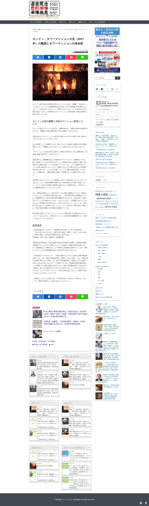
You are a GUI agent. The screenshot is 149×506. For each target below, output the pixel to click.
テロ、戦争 (101, 280)
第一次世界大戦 (101, 207)
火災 (86, 52)
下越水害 (107, 201)
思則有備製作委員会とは (103, 221)
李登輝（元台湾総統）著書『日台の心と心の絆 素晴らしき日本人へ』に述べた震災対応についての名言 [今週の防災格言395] (107, 378)
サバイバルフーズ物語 (52, 331)
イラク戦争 (112, 201)
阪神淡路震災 (99, 191)
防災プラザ (62, 22)
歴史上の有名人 (102, 262)
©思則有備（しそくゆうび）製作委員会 (68, 499)
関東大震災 (102, 194)
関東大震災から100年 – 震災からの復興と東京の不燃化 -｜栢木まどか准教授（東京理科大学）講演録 (80, 376)
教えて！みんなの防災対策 (97, 22)
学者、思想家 (101, 250)
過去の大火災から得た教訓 (77, 385)
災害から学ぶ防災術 (50, 22)
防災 (104, 191)
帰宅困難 (110, 195)
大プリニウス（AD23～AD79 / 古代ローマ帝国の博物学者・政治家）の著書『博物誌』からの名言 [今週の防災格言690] (107, 310)
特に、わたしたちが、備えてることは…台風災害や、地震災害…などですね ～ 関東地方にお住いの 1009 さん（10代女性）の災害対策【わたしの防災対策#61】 (79, 469)
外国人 (100, 259)
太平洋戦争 (112, 203)
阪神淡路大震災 (104, 198)
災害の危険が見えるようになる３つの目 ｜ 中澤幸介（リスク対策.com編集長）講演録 (79, 433)
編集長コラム (82, 22)
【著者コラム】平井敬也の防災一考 (107, 227)
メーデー (115, 191)
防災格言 (42, 341)
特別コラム (72, 22)
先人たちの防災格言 (36, 22)
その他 (100, 283)
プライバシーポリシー (102, 233)
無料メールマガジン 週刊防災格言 (106, 218)
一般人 (100, 256)
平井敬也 (51, 341)
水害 (99, 277)
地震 (99, 272)
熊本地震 (99, 201)
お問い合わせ (100, 230)
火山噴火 (100, 269)
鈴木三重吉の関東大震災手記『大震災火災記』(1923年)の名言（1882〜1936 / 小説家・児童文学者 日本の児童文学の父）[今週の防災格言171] (65, 314)
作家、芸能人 (101, 253)
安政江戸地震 (108, 191)
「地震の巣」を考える (109, 333)
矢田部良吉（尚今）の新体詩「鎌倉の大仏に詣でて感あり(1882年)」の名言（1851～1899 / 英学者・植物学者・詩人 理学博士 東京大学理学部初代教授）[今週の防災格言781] (47, 378)
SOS (103, 201)
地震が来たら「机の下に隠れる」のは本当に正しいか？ (111, 318)
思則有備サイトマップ (102, 224)
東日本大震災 (111, 207)
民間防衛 (101, 203)
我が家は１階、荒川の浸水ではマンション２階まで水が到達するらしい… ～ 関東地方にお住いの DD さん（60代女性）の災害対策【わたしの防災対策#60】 (79, 484)
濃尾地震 (106, 203)
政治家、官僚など (103, 247)
